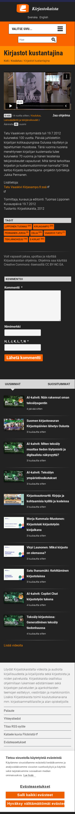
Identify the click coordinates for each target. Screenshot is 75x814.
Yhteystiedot (12, 718)
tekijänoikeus (16, 239)
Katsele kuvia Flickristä (19, 734)
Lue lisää (28, 775)
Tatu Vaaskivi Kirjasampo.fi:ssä (25, 187)
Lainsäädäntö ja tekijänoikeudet (21, 120)
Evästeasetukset (35, 786)
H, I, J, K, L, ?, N (16, 341)
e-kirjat (37, 239)
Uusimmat (13, 384)
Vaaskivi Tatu (55, 232)
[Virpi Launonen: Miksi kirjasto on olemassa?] (14, 551)
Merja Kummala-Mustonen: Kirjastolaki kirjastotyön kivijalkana (46, 524)
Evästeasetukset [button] (15, 742)
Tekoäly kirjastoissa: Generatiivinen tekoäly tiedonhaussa (42, 622)
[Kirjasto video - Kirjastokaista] (22, 8)
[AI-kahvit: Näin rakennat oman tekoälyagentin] (14, 401)
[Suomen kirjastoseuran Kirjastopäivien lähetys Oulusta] (14, 424)
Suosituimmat (59, 384)
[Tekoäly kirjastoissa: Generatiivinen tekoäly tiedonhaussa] (14, 620)
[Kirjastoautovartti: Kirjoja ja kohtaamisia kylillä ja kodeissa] (14, 499)
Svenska (33, 17)
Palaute (9, 711)
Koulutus (16, 60)
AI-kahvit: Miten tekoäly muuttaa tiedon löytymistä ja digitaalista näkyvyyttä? (46, 449)
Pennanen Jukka (16, 232)
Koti (6, 60)
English (44, 17)
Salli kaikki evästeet (35, 795)
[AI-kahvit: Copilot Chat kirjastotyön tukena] (14, 597)
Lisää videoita (13, 645)
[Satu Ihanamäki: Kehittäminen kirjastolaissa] (14, 574)
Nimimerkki (12, 326)
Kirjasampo (43, 226)
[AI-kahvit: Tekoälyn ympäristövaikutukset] (14, 476)
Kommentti (13, 287)
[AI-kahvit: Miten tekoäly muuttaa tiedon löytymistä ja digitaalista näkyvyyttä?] (14, 447)
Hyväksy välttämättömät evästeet (35, 804)
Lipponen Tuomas (18, 226)
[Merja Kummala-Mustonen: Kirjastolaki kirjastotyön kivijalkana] (14, 522)
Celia (36, 232)
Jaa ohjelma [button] (61, 115)
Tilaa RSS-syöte (14, 726)
